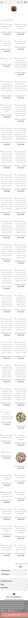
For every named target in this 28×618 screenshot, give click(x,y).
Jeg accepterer (15, 615)
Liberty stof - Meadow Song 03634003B (10, 49)
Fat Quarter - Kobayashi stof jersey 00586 (10, 115)
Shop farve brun (5, 570)
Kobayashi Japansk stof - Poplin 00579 (9, 189)
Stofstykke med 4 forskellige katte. (9, 456)
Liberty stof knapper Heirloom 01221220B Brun (11, 553)
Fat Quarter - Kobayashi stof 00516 (9, 403)
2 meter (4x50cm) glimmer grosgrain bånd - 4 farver (13, 517)
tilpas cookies (11, 610)
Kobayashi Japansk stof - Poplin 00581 (9, 142)
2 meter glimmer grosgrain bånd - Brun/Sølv (11, 534)
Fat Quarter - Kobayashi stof (7, 422)
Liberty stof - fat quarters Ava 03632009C (10, 483)
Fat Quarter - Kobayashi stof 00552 (9, 286)
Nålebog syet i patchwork (21, 443)
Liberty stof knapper (20, 426)
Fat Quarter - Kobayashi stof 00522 (9, 356)
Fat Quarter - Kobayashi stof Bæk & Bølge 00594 (12, 95)
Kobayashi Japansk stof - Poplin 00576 (9, 235)
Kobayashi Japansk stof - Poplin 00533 (9, 333)
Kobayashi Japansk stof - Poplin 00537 (9, 309)
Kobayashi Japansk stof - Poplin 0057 (9, 259)
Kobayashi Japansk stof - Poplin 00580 (9, 165)
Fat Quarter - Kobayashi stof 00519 (9, 379)
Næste (26, 567)
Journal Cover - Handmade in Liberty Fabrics (11, 32)
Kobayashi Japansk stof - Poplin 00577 (9, 212)
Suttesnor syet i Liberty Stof (7, 441)
